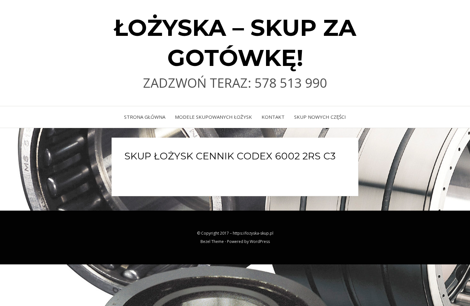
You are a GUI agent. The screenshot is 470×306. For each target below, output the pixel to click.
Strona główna (144, 117)
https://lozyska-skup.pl (253, 233)
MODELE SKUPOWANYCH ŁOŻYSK (213, 117)
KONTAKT (273, 117)
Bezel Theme (212, 241)
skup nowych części (320, 117)
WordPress (260, 241)
